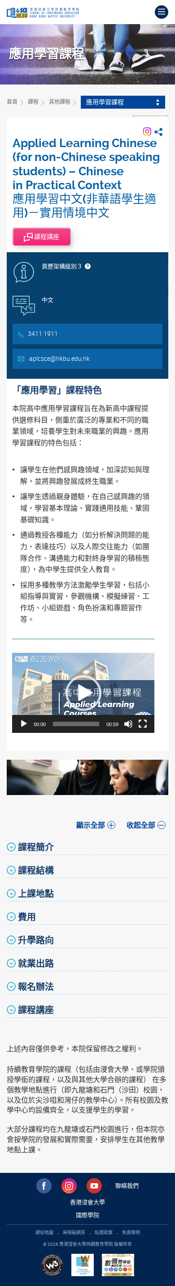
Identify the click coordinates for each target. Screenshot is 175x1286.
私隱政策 (104, 1232)
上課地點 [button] (36, 894)
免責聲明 (131, 1232)
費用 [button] (27, 917)
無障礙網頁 (74, 1232)
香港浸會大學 (87, 1202)
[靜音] (128, 723)
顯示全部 (90, 825)
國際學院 (87, 1215)
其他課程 (59, 101)
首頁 (12, 101)
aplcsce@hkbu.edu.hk (59, 358)
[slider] (76, 724)
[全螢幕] (142, 723)
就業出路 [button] (36, 963)
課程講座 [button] (36, 1010)
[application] (83, 692)
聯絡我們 (127, 1185)
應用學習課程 (105, 101)
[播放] (23, 723)
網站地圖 (44, 1232)
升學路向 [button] (36, 940)
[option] (87, 777)
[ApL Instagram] (147, 131)
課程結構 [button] (36, 870)
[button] (83, 693)
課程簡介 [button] (36, 847)
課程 (33, 101)
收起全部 (141, 825)
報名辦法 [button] (36, 987)
